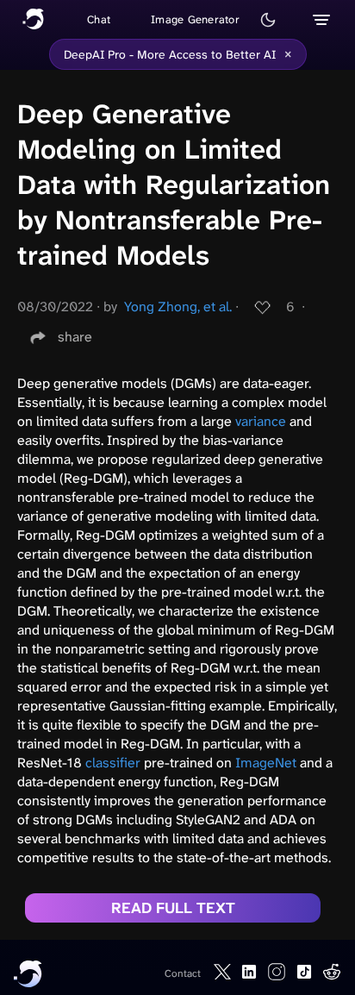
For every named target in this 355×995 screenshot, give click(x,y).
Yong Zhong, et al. (178, 306)
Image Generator (195, 19)
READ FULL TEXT (173, 908)
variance (260, 421)
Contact (183, 973)
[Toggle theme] (268, 20)
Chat (98, 19)
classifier (112, 763)
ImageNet (265, 763)
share (75, 337)
